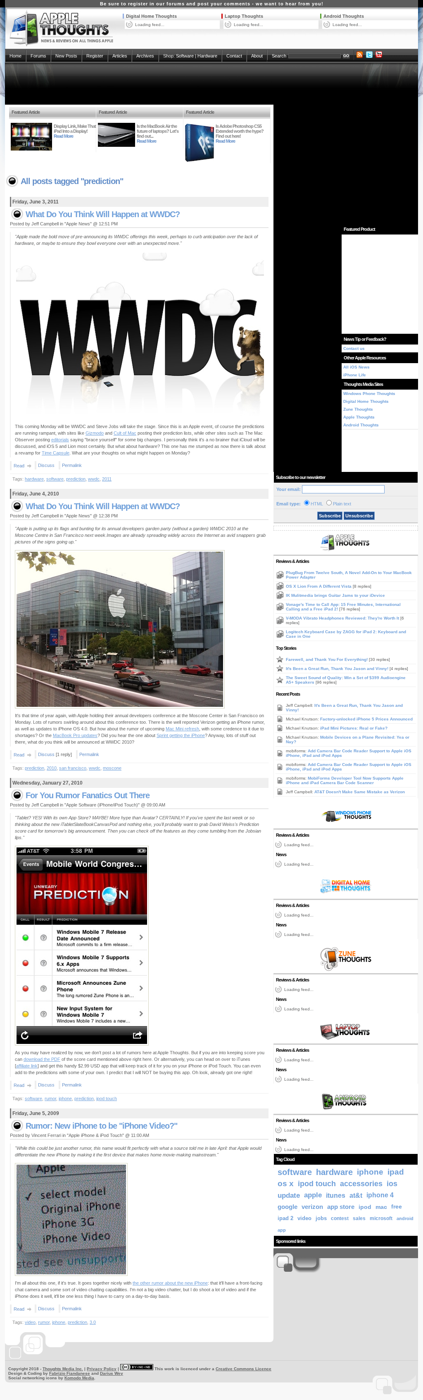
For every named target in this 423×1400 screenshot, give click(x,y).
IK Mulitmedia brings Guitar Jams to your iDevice (335, 595)
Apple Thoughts (359, 417)
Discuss (46, 465)
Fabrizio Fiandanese (69, 1373)
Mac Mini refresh (182, 728)
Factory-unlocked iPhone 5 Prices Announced (366, 719)
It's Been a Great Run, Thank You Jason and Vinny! (338, 668)
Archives (145, 55)
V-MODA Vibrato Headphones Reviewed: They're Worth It (343, 618)
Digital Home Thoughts (151, 16)
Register (94, 55)
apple (313, 1195)
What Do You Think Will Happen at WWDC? (103, 214)
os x (286, 1183)
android (405, 1218)
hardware (34, 478)
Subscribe (330, 515)
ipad (395, 1172)
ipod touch (106, 1098)
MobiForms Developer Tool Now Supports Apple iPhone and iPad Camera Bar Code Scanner (345, 780)
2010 (52, 768)
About (257, 55)
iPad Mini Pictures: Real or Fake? (353, 728)
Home (15, 55)
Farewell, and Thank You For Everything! (327, 659)
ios (392, 1184)
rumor (50, 1098)
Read (19, 465)
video (30, 1322)
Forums (38, 55)
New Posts (66, 55)
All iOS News (356, 367)
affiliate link (27, 1065)
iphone (65, 1098)
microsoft (381, 1218)
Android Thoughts (343, 16)
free (396, 1207)
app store (340, 1207)
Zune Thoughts (358, 409)
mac (381, 1207)
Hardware (207, 55)
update (289, 1195)
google (287, 1206)
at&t (355, 1195)
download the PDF (42, 1059)
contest (340, 1218)
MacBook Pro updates (75, 735)
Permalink (72, 465)
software (55, 478)
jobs (321, 1218)
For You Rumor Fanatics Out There (88, 795)
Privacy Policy (101, 1368)
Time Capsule (55, 452)
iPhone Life (354, 375)
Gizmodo (95, 433)
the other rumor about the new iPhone (170, 1282)
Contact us (354, 348)
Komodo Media (79, 1378)
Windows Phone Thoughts (369, 393)
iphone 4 (380, 1195)
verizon (312, 1206)
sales (359, 1218)
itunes (335, 1195)
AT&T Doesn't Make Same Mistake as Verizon (359, 792)
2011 (107, 478)
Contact (234, 55)
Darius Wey (111, 1373)
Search (279, 55)
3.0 (93, 1322)
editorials (60, 439)
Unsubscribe (359, 515)
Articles (119, 55)
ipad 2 (285, 1218)
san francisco (72, 768)
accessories (361, 1184)
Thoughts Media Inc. (63, 1368)
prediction (76, 478)
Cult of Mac (125, 433)
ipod (365, 1207)
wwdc (94, 478)
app (282, 1230)
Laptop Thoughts (244, 16)
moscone (112, 768)
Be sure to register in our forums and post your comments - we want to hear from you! (211, 3)
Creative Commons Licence (243, 1368)
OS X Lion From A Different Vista (319, 586)
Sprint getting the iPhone (181, 735)
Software (185, 55)
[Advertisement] (211, 83)
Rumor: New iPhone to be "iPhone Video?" (101, 1125)
